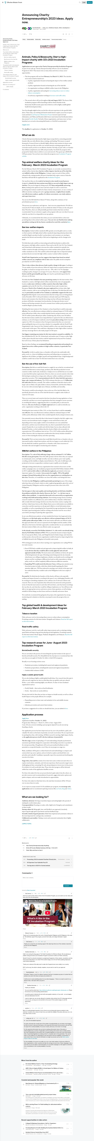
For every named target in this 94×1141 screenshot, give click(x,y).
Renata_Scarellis (37, 1074)
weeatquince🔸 (66, 27)
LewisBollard (67, 865)
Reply (24, 928)
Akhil (60, 27)
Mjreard (27, 1124)
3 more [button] (64, 39)
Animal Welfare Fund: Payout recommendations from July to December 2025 (48, 1072)
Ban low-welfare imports (10, 57)
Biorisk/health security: (10, 78)
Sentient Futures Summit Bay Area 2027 (37, 1132)
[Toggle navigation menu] (2, 2)
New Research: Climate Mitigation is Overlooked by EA (41, 1083)
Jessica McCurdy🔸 (30, 1129)
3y (32, 893)
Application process (8, 82)
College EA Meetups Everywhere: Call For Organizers (41, 1123)
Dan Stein (28, 1084)
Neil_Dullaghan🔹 (38, 1065)
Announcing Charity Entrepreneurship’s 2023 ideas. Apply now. (10, 40)
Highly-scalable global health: (12, 80)
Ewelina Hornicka (29, 951)
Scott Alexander (39, 1124)
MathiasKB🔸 (29, 1096)
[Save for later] (66, 34)
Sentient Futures (29, 1133)
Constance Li (40, 1133)
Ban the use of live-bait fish (10, 59)
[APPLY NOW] (9, 86)
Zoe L (35, 1133)
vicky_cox (45, 27)
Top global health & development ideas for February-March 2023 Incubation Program (11, 66)
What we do (6, 49)
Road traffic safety (8, 72)
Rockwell (68, 862)
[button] (24, 893)
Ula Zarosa (28, 893)
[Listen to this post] (63, 34)
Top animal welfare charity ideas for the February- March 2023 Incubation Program (11, 53)
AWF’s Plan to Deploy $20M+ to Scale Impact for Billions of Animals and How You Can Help (51, 1068)
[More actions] (72, 34)
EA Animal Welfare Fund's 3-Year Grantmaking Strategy (41, 1064)
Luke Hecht (28, 1107)
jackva (27, 1008)
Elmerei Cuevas (29, 933)
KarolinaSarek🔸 (37, 27)
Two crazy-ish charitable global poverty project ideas (41, 1094)
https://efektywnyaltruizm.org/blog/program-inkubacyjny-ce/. (54, 990)
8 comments (6, 89)
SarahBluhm (32, 1124)
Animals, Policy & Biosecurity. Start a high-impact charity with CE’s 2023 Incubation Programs (11, 46)
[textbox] (47, 880)
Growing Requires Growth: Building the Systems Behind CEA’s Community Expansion (50, 1128)
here (66, 708)
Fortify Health (33, 119)
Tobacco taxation (8, 70)
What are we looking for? (9, 84)
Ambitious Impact (53, 27)
